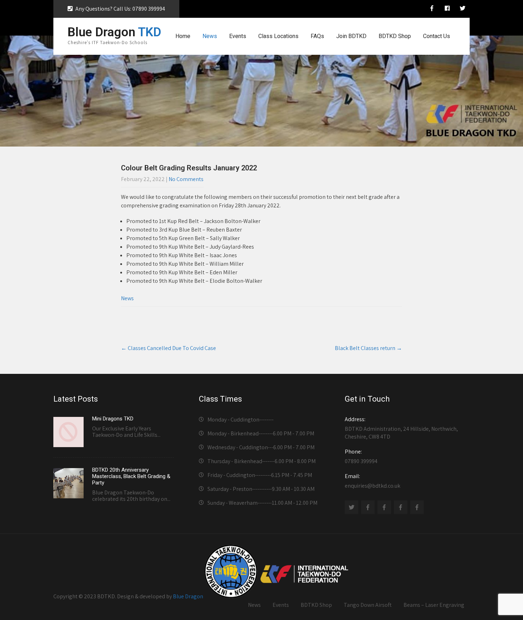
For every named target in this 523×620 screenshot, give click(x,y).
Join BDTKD (351, 36)
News (209, 36)
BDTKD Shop (395, 36)
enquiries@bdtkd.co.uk (372, 480)
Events (237, 36)
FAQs (317, 36)
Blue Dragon (188, 596)
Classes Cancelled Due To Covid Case (168, 348)
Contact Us (436, 36)
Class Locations (278, 36)
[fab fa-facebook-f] (432, 9)
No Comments (186, 179)
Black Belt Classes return (368, 348)
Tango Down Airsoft (368, 605)
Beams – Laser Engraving (433, 605)
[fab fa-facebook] (447, 9)
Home (182, 36)
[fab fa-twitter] (462, 9)
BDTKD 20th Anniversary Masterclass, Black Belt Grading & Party (131, 476)
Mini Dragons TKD (112, 418)
